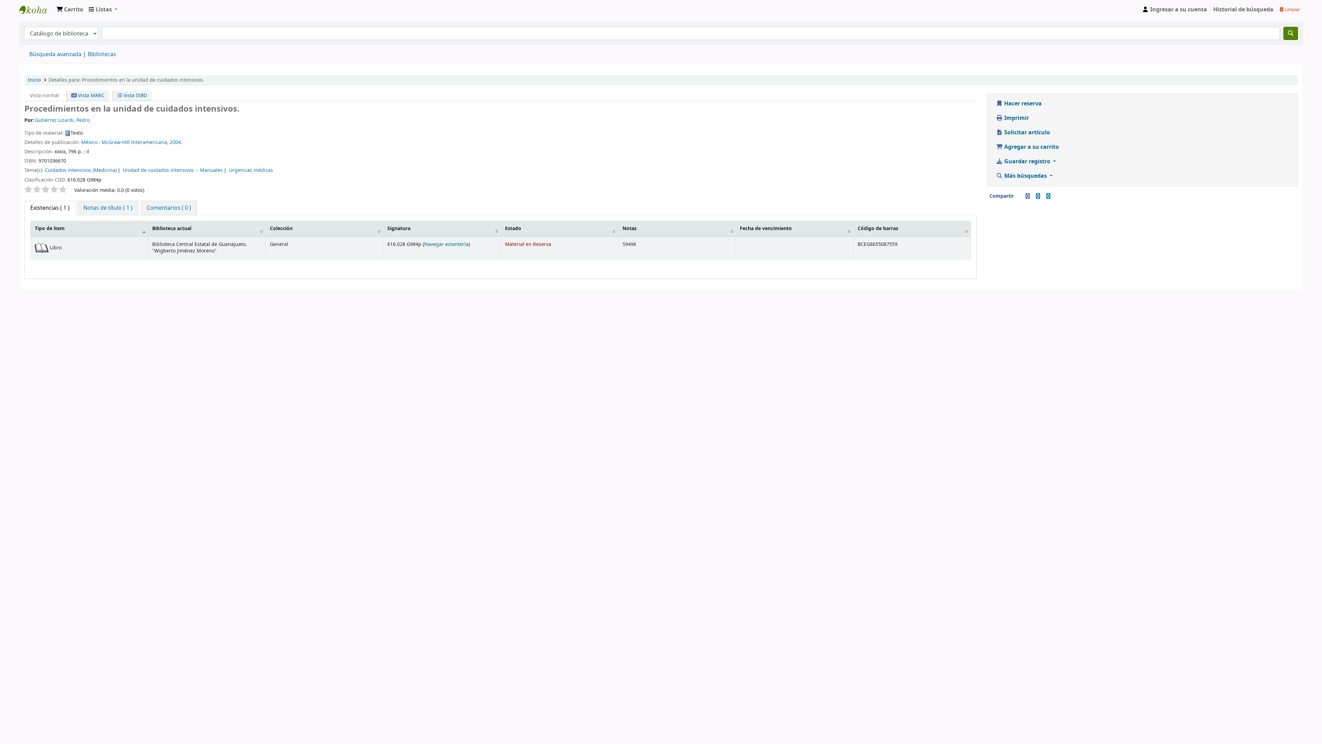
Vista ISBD (134, 95)
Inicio (34, 80)
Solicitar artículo (1026, 132)
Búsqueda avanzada (55, 54)
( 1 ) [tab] (50, 208)
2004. (176, 142)
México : (90, 142)
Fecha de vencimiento (766, 228)
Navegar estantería (446, 244)
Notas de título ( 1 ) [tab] (108, 208)
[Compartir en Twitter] (1048, 196)
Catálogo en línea (36, 10)
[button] (70, 10)
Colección (281, 228)
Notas (629, 228)
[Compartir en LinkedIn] (1038, 196)
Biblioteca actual (171, 228)
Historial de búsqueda (1243, 10)
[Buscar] (1290, 33)
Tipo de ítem (50, 228)
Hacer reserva (1022, 104)
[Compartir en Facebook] (1027, 196)
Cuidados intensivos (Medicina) (81, 170)
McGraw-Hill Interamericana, (135, 142)
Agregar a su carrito (1031, 147)
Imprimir (1016, 118)
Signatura (398, 228)
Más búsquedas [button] (1025, 176)
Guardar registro (1027, 161)
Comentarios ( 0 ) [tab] (169, 208)
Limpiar (1291, 9)
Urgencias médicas (251, 170)
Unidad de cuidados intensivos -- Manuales (173, 170)
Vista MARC (90, 95)
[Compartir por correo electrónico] (1019, 196)
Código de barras (878, 228)
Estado (513, 228)
